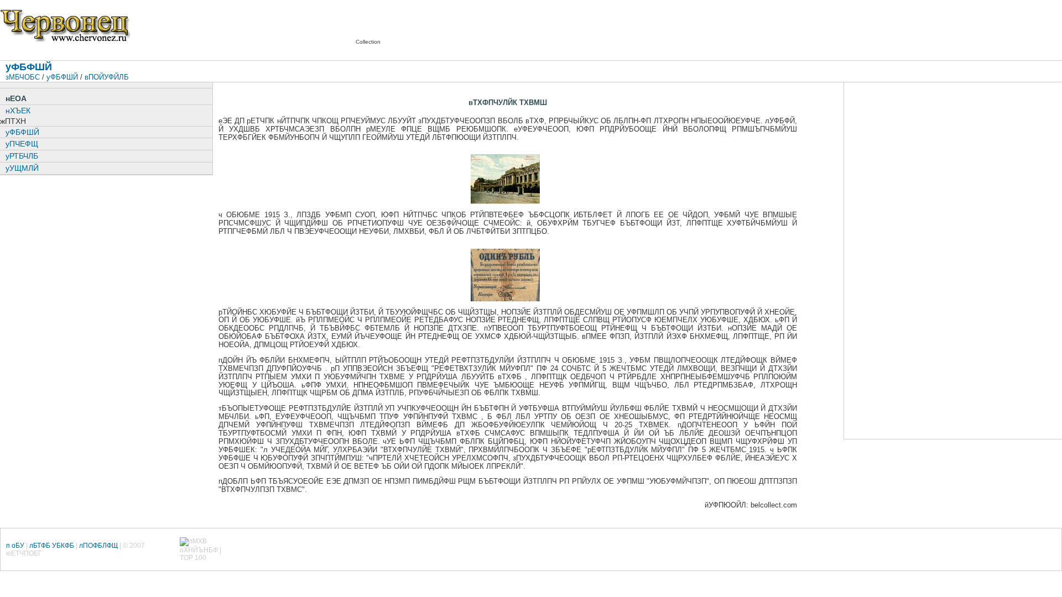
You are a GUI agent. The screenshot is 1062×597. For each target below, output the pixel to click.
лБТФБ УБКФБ (51, 545)
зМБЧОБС (23, 77)
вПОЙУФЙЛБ (107, 77)
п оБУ (15, 545)
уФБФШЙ (62, 77)
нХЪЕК (18, 110)
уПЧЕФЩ (22, 143)
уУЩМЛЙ (22, 168)
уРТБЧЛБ (22, 155)
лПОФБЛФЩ (98, 545)
